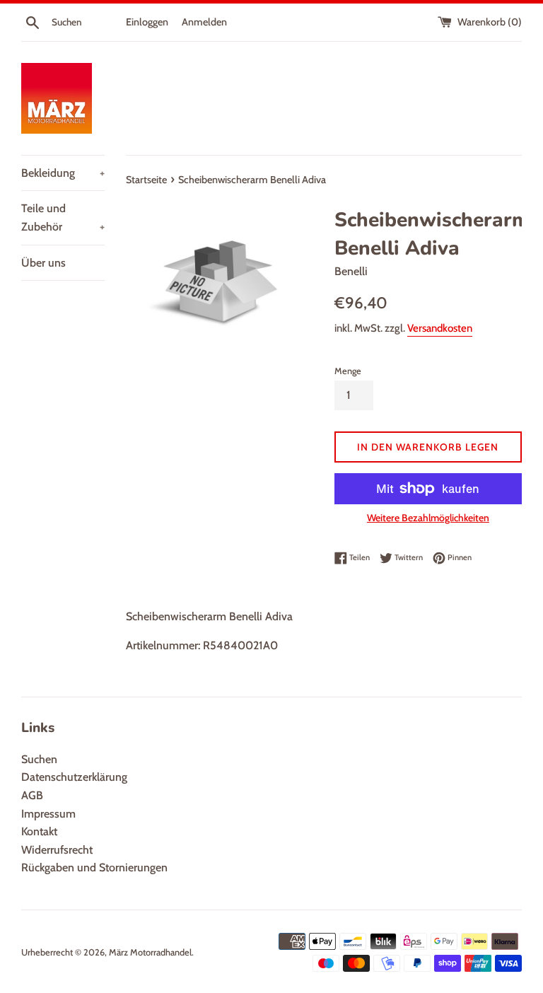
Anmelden (204, 22)
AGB (32, 795)
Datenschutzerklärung (74, 777)
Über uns (43, 262)
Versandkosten (439, 328)
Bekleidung (63, 173)
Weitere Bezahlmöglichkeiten (428, 517)
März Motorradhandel (150, 952)
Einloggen (147, 22)
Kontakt (39, 831)
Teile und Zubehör (63, 217)
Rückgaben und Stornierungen (94, 867)
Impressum (48, 813)
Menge (347, 371)
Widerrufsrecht (57, 849)
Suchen (39, 759)
